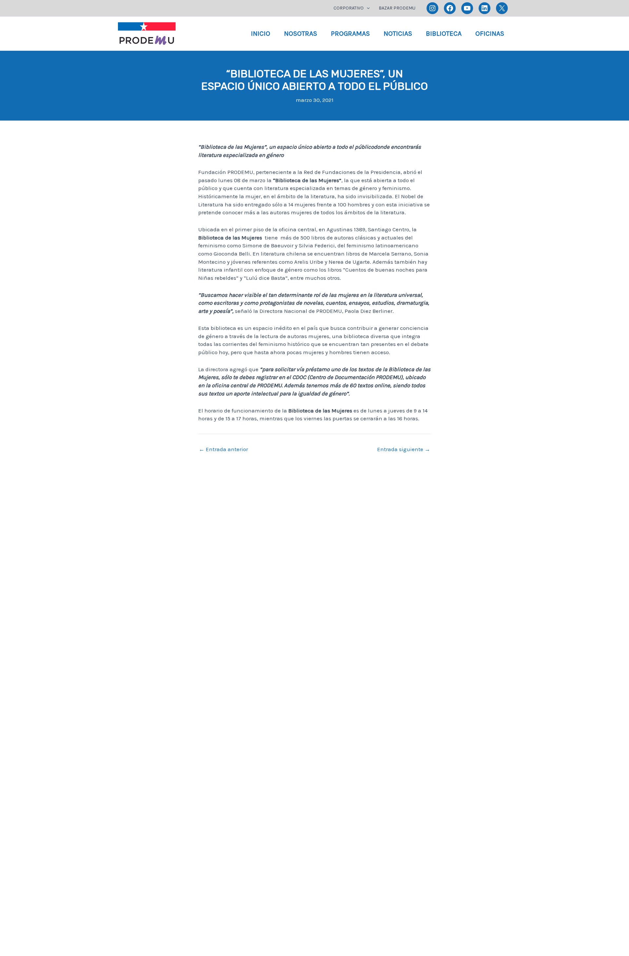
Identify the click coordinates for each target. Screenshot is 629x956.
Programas (350, 33)
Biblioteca (444, 33)
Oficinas (489, 33)
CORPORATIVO (349, 8)
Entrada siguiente (403, 449)
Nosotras (300, 33)
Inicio (260, 33)
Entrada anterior (223, 449)
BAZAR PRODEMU (397, 8)
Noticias (398, 33)
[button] (367, 8)
